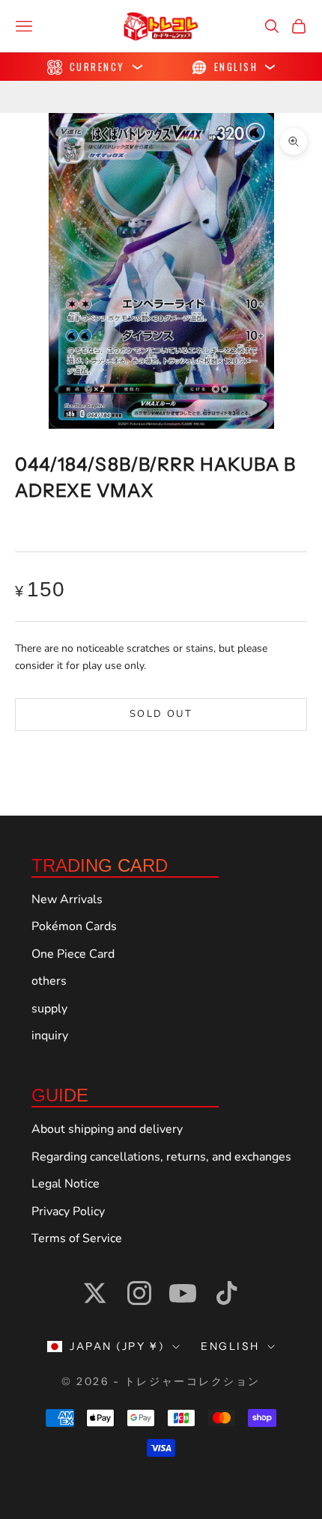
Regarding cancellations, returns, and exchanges (161, 1157)
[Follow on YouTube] (183, 1293)
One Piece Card (73, 954)
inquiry (49, 1035)
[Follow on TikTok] (227, 1293)
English (230, 1346)
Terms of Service (76, 1238)
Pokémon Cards (74, 926)
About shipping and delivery (107, 1129)
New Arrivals (67, 899)
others (49, 981)
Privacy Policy (68, 1211)
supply (49, 1008)
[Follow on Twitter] (95, 1293)
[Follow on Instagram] (139, 1293)
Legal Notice (65, 1184)
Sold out (161, 714)
